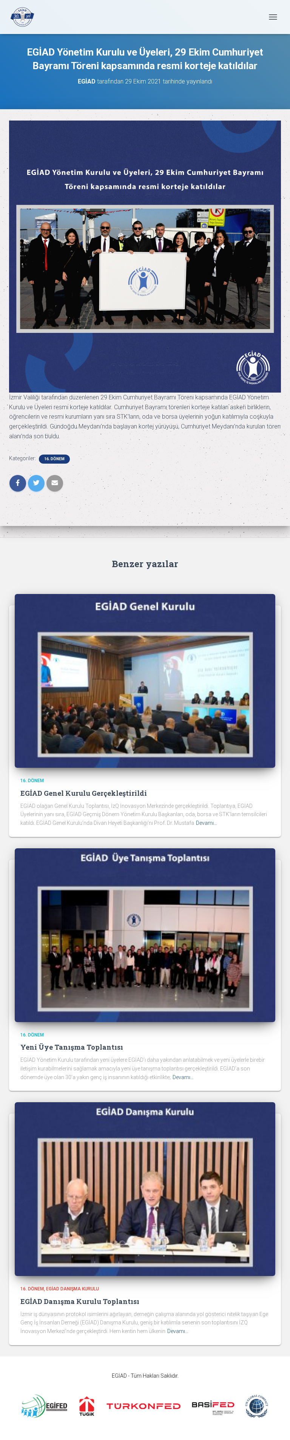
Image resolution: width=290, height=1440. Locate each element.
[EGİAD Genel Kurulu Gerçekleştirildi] (145, 680)
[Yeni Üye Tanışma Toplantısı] (145, 934)
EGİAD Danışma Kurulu (72, 1289)
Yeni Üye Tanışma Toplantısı (71, 1047)
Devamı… (206, 823)
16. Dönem (54, 459)
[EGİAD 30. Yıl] (25, 17)
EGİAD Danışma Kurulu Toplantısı (79, 1301)
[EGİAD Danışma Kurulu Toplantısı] (145, 1189)
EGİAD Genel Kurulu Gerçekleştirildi (83, 793)
